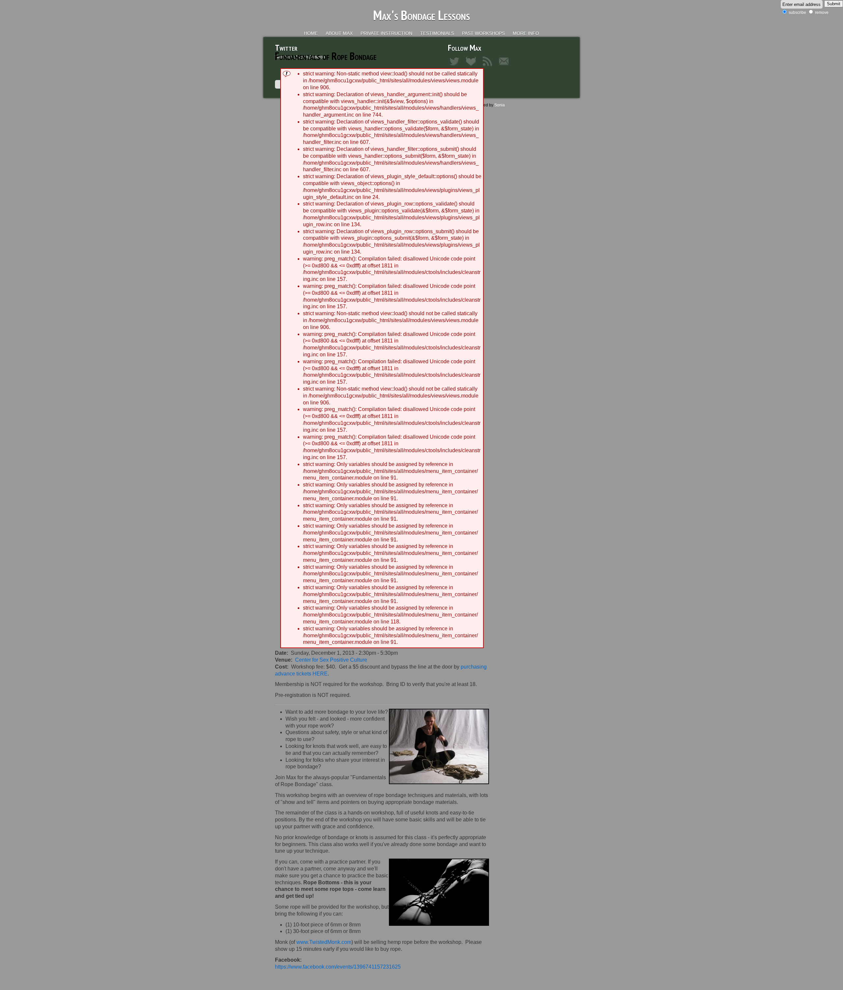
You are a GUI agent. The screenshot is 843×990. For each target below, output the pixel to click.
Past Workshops (483, 33)
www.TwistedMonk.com (323, 942)
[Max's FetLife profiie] (472, 67)
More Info (526, 33)
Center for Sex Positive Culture (331, 660)
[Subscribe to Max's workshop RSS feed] (489, 67)
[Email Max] (505, 67)
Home (311, 33)
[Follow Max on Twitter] (456, 67)
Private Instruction (386, 33)
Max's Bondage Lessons (421, 15)
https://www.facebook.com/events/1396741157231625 (338, 967)
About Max (339, 33)
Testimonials (437, 33)
